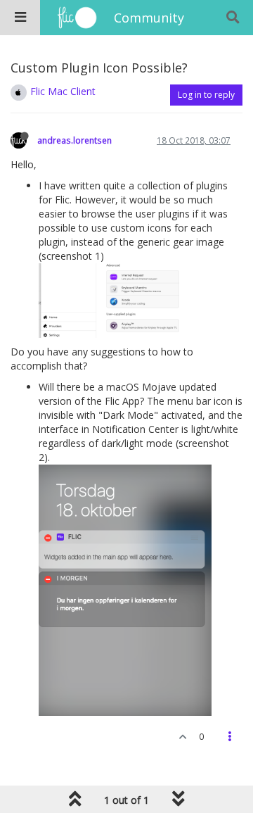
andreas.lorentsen (74, 140)
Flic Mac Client (63, 91)
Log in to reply (206, 95)
